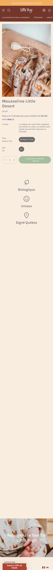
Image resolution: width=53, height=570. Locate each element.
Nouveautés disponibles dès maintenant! (26, 3)
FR (47, 567)
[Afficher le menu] (3, 10)
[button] (14, 566)
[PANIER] (49, 10)
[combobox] (45, 567)
